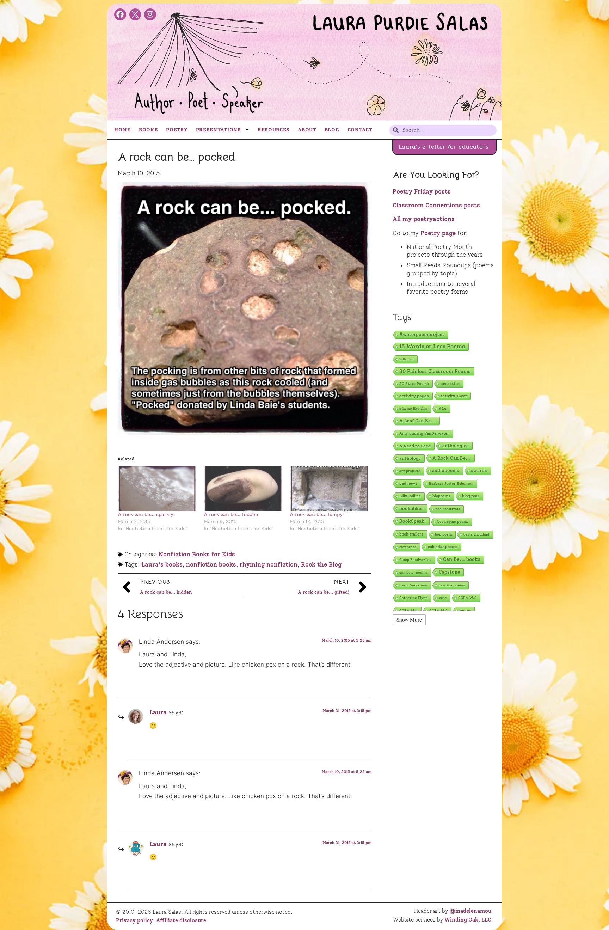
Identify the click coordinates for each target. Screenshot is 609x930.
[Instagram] (150, 14)
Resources (274, 130)
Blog (332, 130)
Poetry (176, 130)
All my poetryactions (424, 218)
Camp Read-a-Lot (415, 559)
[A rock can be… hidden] (243, 488)
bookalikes (411, 508)
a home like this (413, 408)
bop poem (443, 534)
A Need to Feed (415, 445)
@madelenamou (470, 911)
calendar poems (442, 546)
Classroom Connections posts (436, 205)
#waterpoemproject (421, 334)
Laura (158, 712)
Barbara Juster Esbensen (451, 483)
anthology (410, 458)
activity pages (414, 395)
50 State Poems (414, 383)
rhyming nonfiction (268, 564)
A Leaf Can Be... (417, 420)
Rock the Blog (321, 564)
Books (148, 130)
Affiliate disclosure (181, 920)
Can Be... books (461, 559)
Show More (409, 619)
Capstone (449, 572)
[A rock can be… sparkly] (157, 488)
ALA (443, 408)
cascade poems (452, 585)
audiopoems (445, 470)
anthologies (455, 445)
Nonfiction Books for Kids (197, 554)
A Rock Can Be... (451, 458)
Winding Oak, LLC (467, 920)
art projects (409, 471)
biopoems (441, 496)
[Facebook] (120, 14)
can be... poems (413, 572)
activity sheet (454, 395)
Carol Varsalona (413, 585)
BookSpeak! (412, 521)
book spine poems (452, 521)
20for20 (406, 359)
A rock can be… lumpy (316, 515)
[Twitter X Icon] (135, 14)
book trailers (411, 534)
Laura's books (162, 564)
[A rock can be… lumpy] (329, 488)
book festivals (447, 509)
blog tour (470, 496)
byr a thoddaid (476, 534)
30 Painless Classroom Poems (434, 371)
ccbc (443, 597)
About (307, 130)
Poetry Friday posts (422, 191)
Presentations (218, 130)
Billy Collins (410, 496)
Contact (360, 130)
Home (122, 130)
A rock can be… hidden (231, 515)
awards (479, 470)
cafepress (407, 547)
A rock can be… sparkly (145, 515)
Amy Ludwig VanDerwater (424, 433)
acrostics (450, 383)
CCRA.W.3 (467, 597)
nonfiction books (211, 564)
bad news (408, 483)
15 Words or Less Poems (432, 346)
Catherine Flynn (413, 597)
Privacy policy (134, 920)
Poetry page (438, 233)
